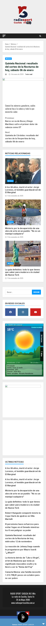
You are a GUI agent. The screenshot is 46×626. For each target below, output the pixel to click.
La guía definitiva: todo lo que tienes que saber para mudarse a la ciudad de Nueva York (23, 253)
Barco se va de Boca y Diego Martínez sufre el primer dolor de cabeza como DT (21, 123)
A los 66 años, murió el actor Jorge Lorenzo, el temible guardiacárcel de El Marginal (23, 171)
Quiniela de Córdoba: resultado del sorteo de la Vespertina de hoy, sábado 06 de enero (21, 137)
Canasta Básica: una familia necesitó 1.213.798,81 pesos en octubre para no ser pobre (23, 575)
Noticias (8, 59)
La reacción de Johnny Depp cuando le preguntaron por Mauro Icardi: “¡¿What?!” (22, 549)
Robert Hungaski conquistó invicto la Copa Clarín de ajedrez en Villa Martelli (23, 516)
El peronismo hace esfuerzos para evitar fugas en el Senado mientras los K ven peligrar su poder (22, 527)
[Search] (40, 35)
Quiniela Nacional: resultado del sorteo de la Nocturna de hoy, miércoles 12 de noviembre (20, 538)
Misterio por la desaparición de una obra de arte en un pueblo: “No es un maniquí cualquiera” (23, 212)
